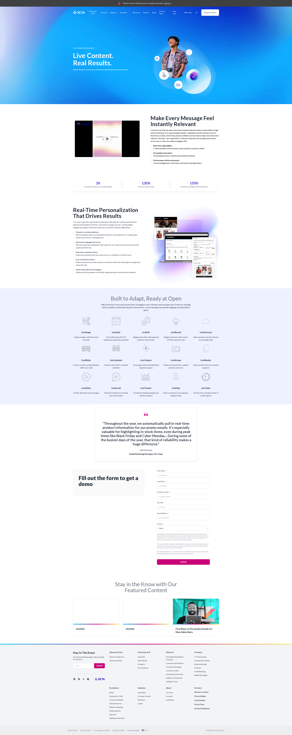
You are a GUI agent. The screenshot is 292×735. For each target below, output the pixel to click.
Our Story (169, 693)
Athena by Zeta (93, 12)
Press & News (162, 12)
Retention (141, 700)
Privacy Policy (178, 548)
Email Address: (163, 513)
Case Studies (199, 700)
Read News (167, 3)
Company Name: (164, 492)
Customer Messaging (173, 667)
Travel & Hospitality (116, 700)
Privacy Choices (85, 730)
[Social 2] (79, 679)
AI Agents (141, 664)
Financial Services (115, 703)
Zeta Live (174, 12)
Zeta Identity (142, 661)
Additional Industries (116, 718)
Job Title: (161, 503)
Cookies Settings (133, 730)
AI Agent (197, 668)
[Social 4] (88, 679)
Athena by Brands (115, 661)
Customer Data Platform (174, 663)
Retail (111, 693)
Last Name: (162, 481)
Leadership (170, 700)
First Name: (162, 471)
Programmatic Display (202, 661)
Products (104, 12)
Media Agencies (115, 711)
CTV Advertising (200, 657)
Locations (169, 696)
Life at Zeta (199, 704)
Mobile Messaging (200, 675)
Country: (160, 524)
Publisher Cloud (171, 682)
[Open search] (196, 13)
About (154, 12)
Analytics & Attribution (174, 678)
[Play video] (107, 139)
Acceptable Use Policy (102, 730)
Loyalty (140, 703)
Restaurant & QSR (116, 696)
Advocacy (112, 714)
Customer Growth (144, 696)
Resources (136, 12)
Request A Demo (210, 12)
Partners (146, 12)
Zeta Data (141, 657)
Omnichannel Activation (174, 674)
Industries (123, 12)
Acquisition (142, 693)
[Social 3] (83, 679)
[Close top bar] (213, 3)
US (146, 730)
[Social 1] (74, 679)
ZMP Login (188, 12)
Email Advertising (200, 664)
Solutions (113, 12)
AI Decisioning (143, 668)
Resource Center (201, 692)
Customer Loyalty (172, 671)
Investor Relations (202, 708)
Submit (183, 562)
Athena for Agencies (116, 657)
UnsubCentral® (118, 730)
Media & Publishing (116, 707)
